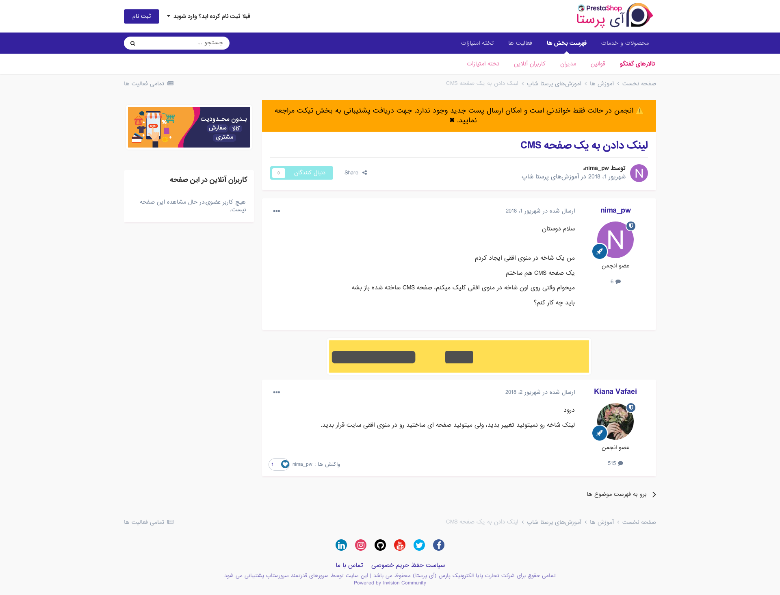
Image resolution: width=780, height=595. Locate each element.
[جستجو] (133, 43)
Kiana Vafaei (615, 392)
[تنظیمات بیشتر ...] (277, 211)
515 (613, 463)
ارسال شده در (540, 210)
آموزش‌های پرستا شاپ (550, 177)
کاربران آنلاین (530, 63)
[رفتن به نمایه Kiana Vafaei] (615, 421)
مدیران (568, 63)
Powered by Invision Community (390, 583)
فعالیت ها (520, 43)
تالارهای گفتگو (637, 63)
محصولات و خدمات (625, 43)
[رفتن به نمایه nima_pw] (639, 173)
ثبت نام (141, 16)
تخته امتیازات (483, 63)
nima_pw (597, 168)
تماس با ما (349, 565)
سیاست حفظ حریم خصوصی (408, 565)
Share (353, 172)
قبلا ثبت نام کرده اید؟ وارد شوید (210, 16)
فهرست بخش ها (567, 43)
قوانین (598, 63)
